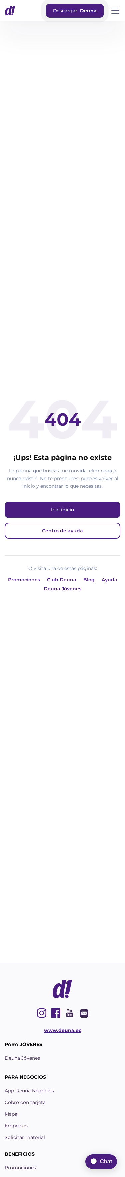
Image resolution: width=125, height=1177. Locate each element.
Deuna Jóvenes (62, 589)
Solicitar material (25, 1137)
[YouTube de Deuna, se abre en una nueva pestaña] (69, 1013)
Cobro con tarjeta (25, 1102)
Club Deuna (61, 580)
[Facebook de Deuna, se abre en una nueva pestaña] (55, 1013)
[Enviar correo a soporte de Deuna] (83, 1013)
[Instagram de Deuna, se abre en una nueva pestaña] (41, 1013)
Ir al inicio (62, 510)
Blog (89, 580)
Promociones (24, 580)
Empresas (16, 1126)
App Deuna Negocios (29, 1091)
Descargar (75, 11)
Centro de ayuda (62, 531)
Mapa (11, 1114)
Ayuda (109, 580)
